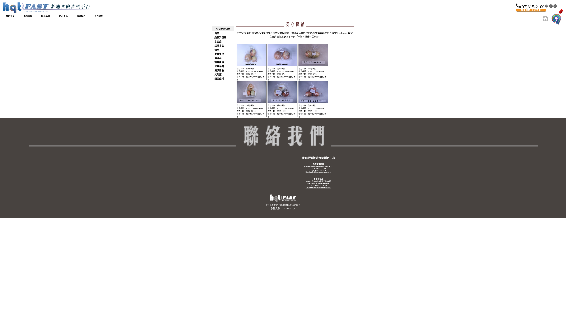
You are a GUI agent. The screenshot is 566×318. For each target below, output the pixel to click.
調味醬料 (219, 62)
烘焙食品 (219, 45)
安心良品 (63, 16)
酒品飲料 (219, 78)
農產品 (218, 58)
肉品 (216, 33)
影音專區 (28, 16)
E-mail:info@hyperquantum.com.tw (318, 172)
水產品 (218, 41)
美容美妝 (219, 54)
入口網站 (98, 16)
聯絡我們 (81, 16)
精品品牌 (45, 16)
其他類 (218, 74)
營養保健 (219, 66)
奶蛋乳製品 (220, 37)
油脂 (216, 50)
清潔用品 (219, 70)
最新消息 (10, 16)
